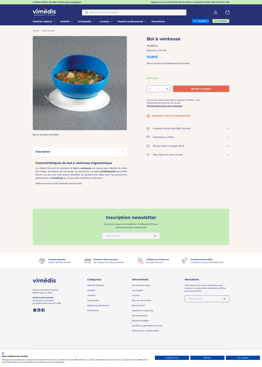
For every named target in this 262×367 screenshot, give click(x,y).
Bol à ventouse (48, 31)
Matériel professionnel (130, 21)
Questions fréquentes (142, 310)
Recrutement (138, 305)
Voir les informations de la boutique (164, 106)
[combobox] (134, 12)
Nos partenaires (140, 315)
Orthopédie (84, 21)
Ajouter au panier (201, 89)
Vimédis (152, 45)
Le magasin (137, 290)
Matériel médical (42, 21)
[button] (228, 12)
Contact (136, 295)
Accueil (36, 31)
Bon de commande (141, 300)
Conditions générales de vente (147, 325)
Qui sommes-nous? (141, 285)
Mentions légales (140, 320)
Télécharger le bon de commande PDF (170, 115)
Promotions (158, 21)
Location (104, 21)
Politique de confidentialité (145, 330)
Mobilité (65, 21)
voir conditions (73, 2)
